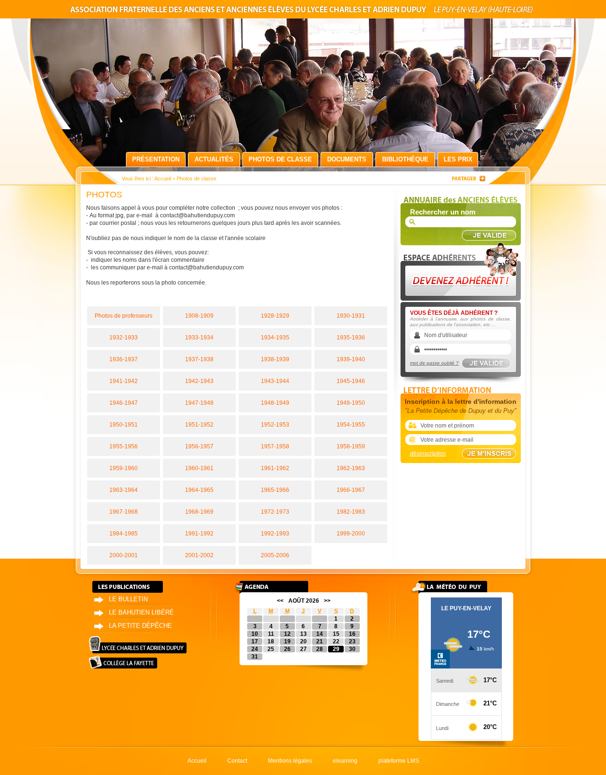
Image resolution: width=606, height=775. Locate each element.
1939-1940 (351, 359)
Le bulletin (128, 599)
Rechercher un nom (442, 212)
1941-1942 (123, 381)
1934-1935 (275, 337)
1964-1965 (199, 490)
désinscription (428, 453)
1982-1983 (351, 511)
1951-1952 (199, 424)
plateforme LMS (398, 760)
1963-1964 (123, 490)
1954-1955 (351, 424)
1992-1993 (275, 533)
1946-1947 (123, 403)
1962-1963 (351, 468)
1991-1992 (199, 533)
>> (327, 600)
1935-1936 (351, 337)
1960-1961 (199, 468)
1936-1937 (123, 359)
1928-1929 (275, 315)
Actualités (214, 159)
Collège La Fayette (123, 662)
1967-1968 (123, 511)
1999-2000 (351, 533)
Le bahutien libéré (141, 612)
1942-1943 (199, 381)
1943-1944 (275, 381)
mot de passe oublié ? (434, 362)
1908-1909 (199, 315)
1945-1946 (351, 381)
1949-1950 (351, 403)
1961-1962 (275, 468)
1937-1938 (199, 359)
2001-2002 (199, 555)
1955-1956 (123, 446)
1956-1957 (199, 446)
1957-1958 (275, 446)
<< (280, 600)
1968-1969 (199, 511)
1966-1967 (351, 490)
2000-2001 (123, 555)
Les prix (458, 159)
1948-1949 (275, 403)
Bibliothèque (405, 159)
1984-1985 (123, 533)
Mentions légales (290, 760)
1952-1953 (275, 424)
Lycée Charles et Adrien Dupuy (138, 644)
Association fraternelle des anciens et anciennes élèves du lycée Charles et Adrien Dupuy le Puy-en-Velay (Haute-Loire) (303, 11)
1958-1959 (351, 446)
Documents (346, 159)
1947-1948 (199, 403)
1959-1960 (123, 468)
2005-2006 (275, 555)
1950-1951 (123, 424)
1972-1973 (275, 511)
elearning (345, 760)
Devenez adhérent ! (462, 269)
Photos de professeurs (123, 315)
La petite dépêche (140, 625)
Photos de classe (280, 159)
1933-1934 (199, 337)
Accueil (162, 178)
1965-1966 (275, 490)
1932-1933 (123, 337)
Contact (237, 760)
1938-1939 (275, 359)
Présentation (155, 159)
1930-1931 (351, 315)
